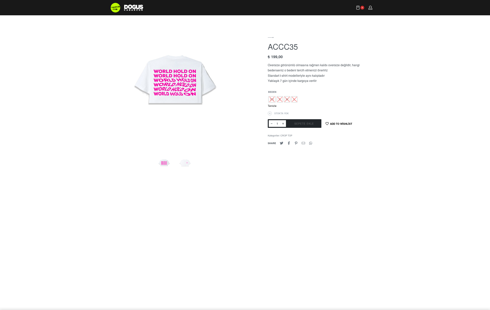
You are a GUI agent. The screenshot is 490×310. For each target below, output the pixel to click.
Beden (272, 92)
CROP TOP (286, 135)
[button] (271, 37)
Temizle (272, 106)
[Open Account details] (370, 8)
